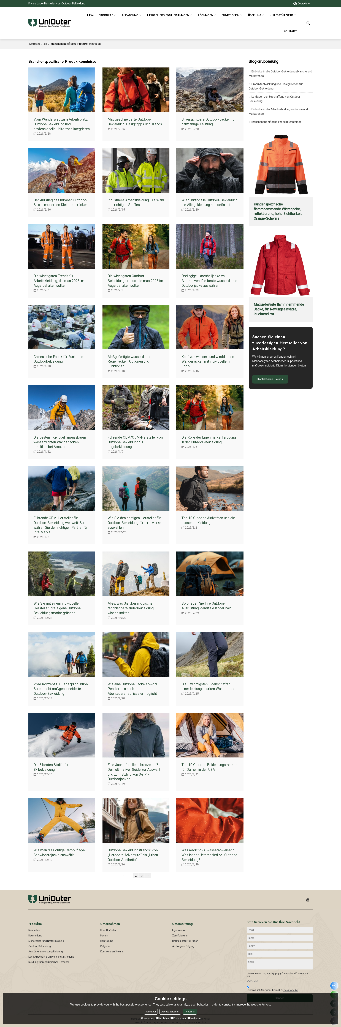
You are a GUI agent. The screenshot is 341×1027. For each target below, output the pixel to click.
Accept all (190, 1011)
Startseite (34, 43)
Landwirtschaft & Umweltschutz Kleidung (51, 956)
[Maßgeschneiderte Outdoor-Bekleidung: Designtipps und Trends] (135, 89)
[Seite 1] (123, 875)
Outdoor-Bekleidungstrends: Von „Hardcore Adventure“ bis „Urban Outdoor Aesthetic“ (133, 855)
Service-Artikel (291, 990)
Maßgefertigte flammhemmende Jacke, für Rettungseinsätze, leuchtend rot (279, 309)
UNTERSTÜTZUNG (281, 15)
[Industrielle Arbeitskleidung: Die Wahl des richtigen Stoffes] (135, 170)
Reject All (151, 1011)
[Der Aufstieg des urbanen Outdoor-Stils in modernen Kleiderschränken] (61, 170)
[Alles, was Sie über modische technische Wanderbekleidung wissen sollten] (135, 573)
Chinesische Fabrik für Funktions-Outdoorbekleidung (59, 359)
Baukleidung (35, 935)
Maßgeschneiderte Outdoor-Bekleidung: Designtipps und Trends (135, 121)
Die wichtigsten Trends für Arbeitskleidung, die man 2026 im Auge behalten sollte (59, 280)
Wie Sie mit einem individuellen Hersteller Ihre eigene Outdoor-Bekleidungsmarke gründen (58, 608)
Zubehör (254, 981)
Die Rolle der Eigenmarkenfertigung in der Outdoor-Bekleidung (209, 439)
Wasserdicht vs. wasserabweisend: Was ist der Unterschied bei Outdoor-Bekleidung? (210, 855)
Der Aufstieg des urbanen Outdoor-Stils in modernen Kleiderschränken (61, 202)
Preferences (179, 1018)
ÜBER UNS (254, 15)
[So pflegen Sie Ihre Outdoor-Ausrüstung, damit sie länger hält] (209, 573)
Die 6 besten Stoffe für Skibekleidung (51, 767)
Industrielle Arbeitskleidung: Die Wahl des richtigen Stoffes (136, 202)
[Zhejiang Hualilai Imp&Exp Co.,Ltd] (49, 23)
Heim (90, 15)
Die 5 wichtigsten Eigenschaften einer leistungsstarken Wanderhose (208, 686)
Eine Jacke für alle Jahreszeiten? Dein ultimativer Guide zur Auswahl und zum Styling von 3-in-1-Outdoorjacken (134, 772)
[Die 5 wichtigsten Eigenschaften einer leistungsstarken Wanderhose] (209, 654)
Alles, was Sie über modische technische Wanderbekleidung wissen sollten (131, 608)
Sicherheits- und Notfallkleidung (46, 940)
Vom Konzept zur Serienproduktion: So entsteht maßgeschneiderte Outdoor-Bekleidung (61, 689)
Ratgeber (105, 946)
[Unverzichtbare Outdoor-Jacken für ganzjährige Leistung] (209, 89)
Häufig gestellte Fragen (185, 940)
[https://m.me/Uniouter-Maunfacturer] (334, 986)
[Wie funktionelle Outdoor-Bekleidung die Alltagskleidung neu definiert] (209, 170)
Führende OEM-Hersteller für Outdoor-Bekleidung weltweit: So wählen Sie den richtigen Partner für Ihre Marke (61, 525)
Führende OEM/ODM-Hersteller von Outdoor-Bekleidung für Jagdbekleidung (135, 442)
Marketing (195, 1018)
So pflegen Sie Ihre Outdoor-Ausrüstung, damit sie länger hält (206, 605)
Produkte (106, 15)
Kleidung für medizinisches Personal (48, 962)
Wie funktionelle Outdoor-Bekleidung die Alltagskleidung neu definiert (209, 202)
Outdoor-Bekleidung (39, 946)
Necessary (149, 1018)
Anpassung (130, 15)
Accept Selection (170, 1011)
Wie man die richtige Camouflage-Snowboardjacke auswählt (59, 852)
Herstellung (106, 940)
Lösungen (205, 15)
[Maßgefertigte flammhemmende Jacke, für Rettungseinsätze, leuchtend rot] (281, 265)
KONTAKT (290, 31)
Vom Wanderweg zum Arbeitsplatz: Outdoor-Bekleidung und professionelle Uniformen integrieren (62, 124)
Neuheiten (34, 930)
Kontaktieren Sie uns (270, 379)
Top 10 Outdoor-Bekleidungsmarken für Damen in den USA (209, 767)
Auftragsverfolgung (183, 946)
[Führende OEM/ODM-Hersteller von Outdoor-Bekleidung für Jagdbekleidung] (135, 407)
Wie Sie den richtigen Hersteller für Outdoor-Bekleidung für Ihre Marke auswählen (134, 522)
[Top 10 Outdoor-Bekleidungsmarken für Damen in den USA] (209, 735)
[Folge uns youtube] (308, 900)
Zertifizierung (180, 935)
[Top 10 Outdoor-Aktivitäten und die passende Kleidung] (209, 488)
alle (45, 43)
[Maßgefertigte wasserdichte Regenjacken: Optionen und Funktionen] (135, 327)
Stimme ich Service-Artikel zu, (272, 990)
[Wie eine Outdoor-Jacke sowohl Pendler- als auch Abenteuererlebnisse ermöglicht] (135, 654)
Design (104, 935)
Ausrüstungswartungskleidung (45, 951)
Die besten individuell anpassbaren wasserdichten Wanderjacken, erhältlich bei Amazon (60, 442)
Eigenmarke (179, 930)
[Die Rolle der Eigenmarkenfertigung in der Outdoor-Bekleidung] (209, 407)
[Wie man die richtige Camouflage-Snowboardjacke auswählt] (61, 820)
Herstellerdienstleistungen (168, 15)
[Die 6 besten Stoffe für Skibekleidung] (61, 735)
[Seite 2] (148, 875)
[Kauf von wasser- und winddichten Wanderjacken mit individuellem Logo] (209, 327)
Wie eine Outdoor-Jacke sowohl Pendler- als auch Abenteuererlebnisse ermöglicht (132, 689)
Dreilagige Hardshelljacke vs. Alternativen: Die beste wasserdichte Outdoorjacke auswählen (209, 280)
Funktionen (230, 15)
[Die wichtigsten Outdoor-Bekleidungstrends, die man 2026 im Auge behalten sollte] (135, 246)
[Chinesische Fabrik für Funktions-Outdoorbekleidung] (61, 327)
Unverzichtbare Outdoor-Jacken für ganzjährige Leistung (209, 121)
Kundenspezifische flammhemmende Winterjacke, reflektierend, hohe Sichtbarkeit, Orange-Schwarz (278, 211)
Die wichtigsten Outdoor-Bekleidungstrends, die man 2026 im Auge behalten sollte (135, 280)
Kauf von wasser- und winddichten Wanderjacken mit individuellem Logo (208, 361)
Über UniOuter (108, 930)
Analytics (164, 1018)
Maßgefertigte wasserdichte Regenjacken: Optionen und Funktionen (129, 361)
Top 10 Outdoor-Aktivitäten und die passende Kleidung (208, 520)
